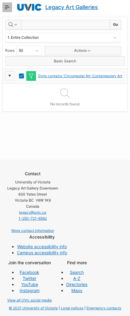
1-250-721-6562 (32, 218)
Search (77, 272)
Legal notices (72, 308)
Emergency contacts (103, 308)
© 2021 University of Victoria (33, 308)
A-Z (76, 278)
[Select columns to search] (13, 24)
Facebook (29, 272)
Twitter (29, 278)
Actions (80, 50)
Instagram (30, 290)
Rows (10, 50)
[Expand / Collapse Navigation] (7, 7)
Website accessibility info (42, 246)
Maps (76, 290)
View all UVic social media (29, 300)
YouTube (29, 284)
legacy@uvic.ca (32, 212)
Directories (76, 284)
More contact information (32, 230)
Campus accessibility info (42, 252)
